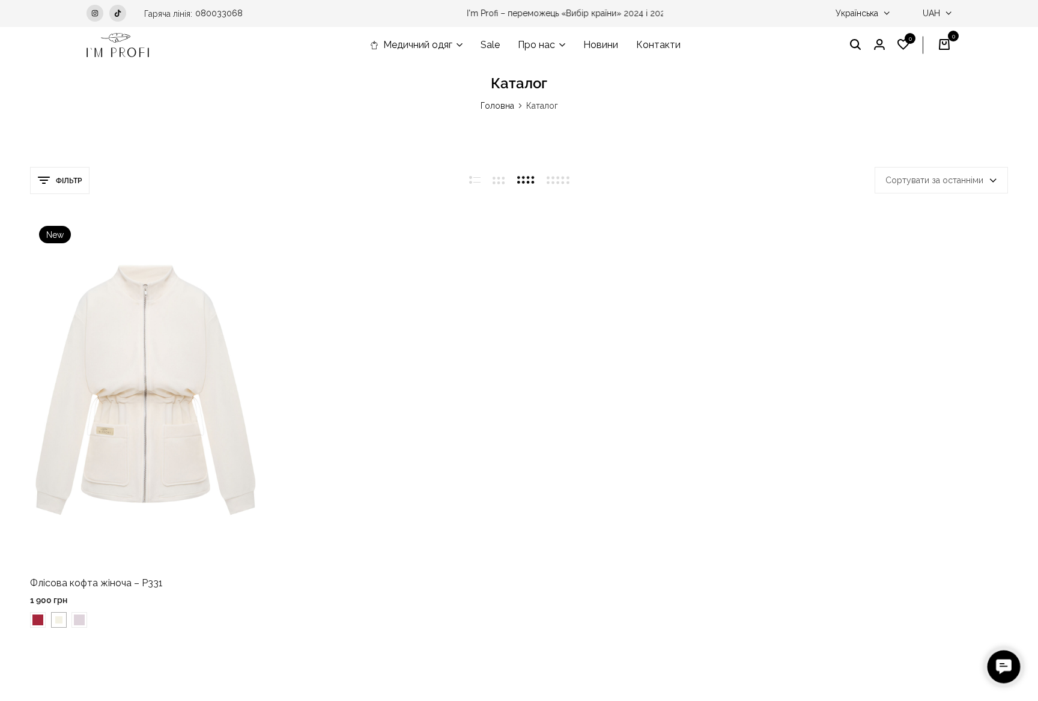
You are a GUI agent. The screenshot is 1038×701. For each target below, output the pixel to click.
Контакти (658, 44)
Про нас (536, 44)
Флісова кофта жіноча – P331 (96, 583)
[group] (145, 390)
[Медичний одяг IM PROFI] (117, 45)
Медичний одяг (417, 44)
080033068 (219, 13)
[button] (903, 45)
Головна (497, 106)
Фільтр (69, 181)
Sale (490, 44)
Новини (600, 44)
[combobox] (941, 180)
